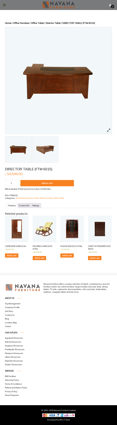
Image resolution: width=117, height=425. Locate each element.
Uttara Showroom (13, 357)
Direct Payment (12, 395)
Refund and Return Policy (16, 387)
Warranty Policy (12, 380)
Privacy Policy (11, 391)
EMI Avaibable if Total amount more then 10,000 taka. (28, 189)
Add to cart (47, 183)
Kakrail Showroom (13, 342)
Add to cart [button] (12, 255)
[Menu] (4, 5)
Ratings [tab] (35, 205)
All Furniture (21, 198)
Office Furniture (21, 23)
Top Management (12, 303)
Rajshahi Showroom (14, 361)
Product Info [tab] (24, 205)
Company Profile (12, 307)
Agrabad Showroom (14, 338)
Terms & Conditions (13, 384)
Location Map (11, 322)
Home (8, 23)
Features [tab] (12, 205)
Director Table (53, 23)
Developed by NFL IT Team (58, 420)
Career (8, 326)
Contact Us (10, 315)
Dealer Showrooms (13, 364)
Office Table (37, 23)
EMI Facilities (10, 376)
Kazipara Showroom (14, 346)
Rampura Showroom (14, 353)
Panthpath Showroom (14, 349)
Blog (7, 319)
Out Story (9, 311)
